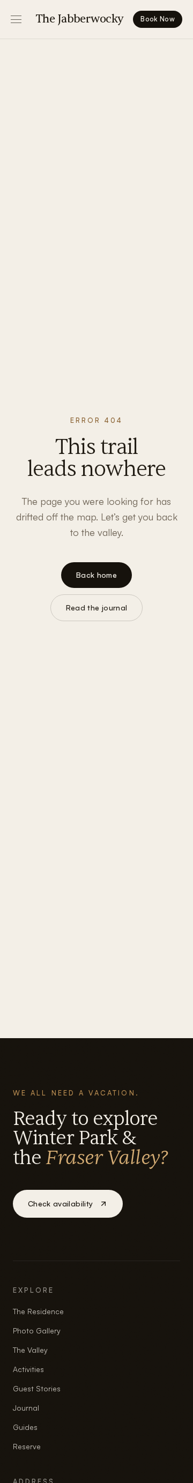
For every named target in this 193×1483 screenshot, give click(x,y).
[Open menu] (16, 19)
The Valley (30, 1349)
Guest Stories (37, 1388)
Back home (96, 574)
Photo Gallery (37, 1330)
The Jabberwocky (79, 19)
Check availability (60, 1203)
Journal (26, 1407)
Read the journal (97, 607)
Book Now (157, 18)
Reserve (27, 1446)
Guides (25, 1427)
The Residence (38, 1311)
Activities (28, 1369)
